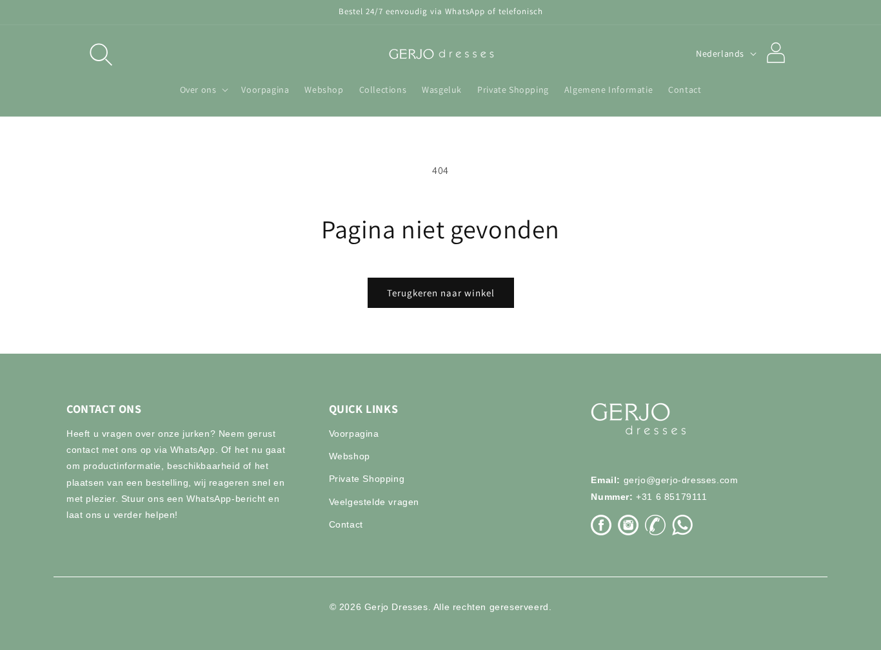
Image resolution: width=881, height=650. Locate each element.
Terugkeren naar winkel (441, 293)
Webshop (349, 456)
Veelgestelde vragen (374, 502)
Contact (346, 524)
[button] (100, 53)
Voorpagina (354, 433)
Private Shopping (367, 478)
